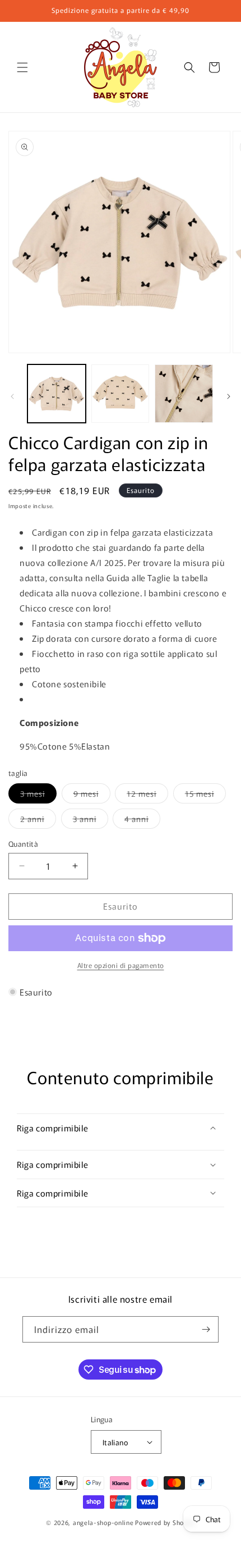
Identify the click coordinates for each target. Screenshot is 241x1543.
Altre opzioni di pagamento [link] (120, 965)
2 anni (38, 820)
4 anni (142, 820)
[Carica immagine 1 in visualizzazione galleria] (56, 393)
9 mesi (91, 795)
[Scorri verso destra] (228, 396)
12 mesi (147, 795)
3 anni (90, 820)
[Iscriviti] (205, 1329)
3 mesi (38, 795)
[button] (22, 67)
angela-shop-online (103, 1522)
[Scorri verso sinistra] (12, 396)
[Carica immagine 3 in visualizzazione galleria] (184, 393)
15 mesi (205, 795)
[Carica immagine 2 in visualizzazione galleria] (120, 393)
